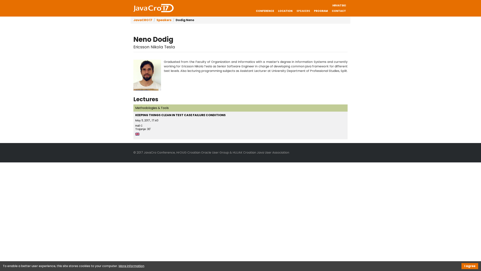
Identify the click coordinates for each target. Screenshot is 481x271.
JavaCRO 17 (153, 8)
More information (131, 266)
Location (285, 11)
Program (321, 11)
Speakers (303, 11)
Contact (339, 11)
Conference (265, 11)
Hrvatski (339, 5)
